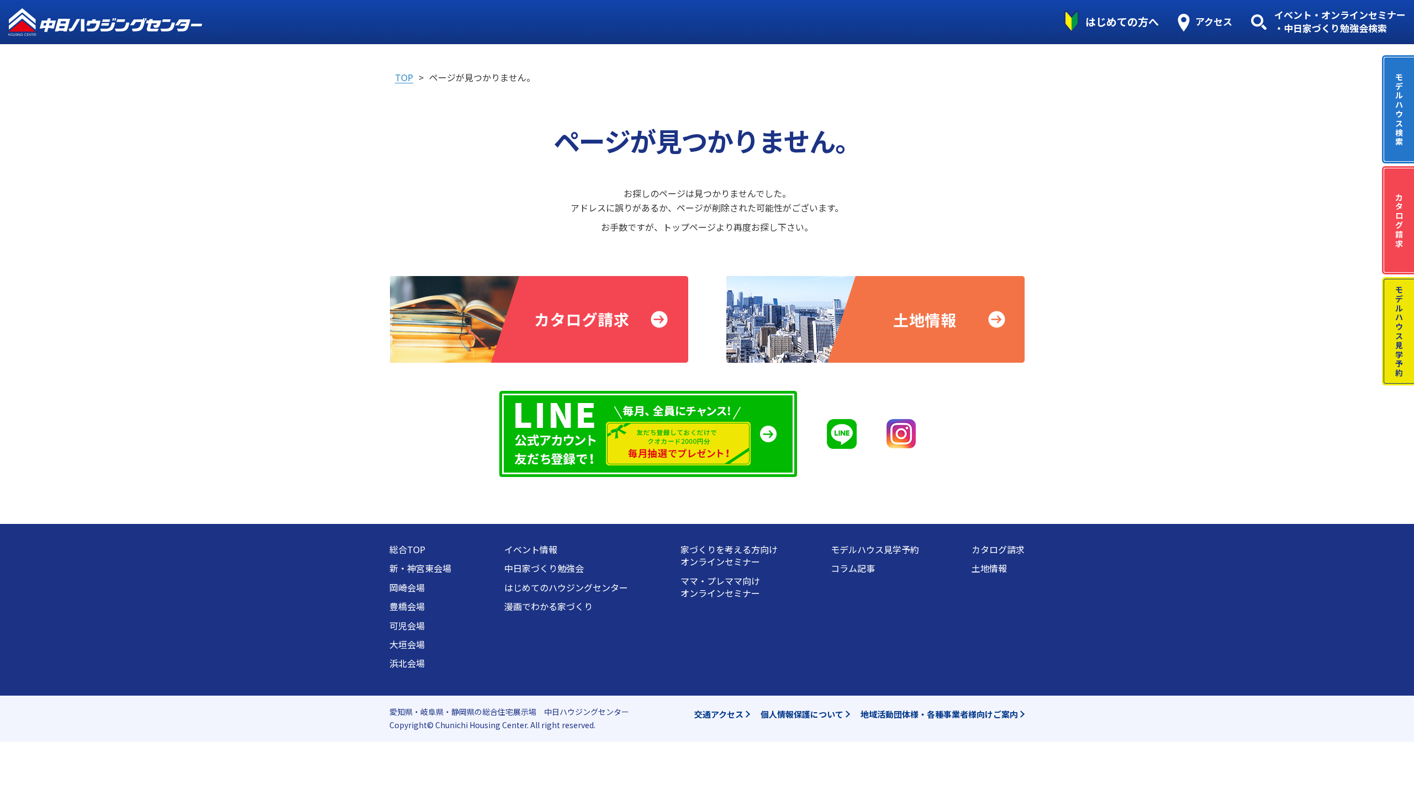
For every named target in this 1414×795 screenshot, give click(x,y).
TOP (404, 77)
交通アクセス (718, 714)
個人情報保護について (802, 714)
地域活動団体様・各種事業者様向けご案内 (939, 714)
